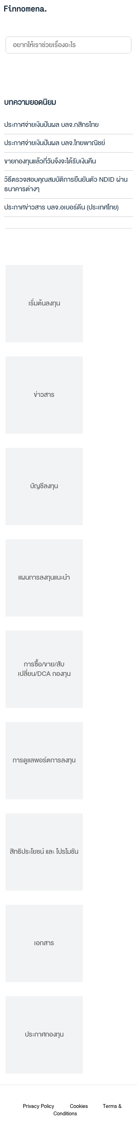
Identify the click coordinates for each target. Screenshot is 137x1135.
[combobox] (55, 45)
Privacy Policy (38, 1106)
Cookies (79, 1106)
